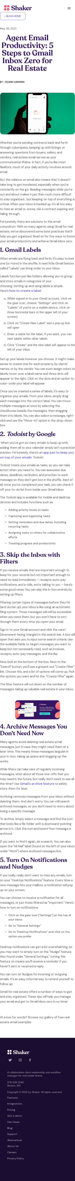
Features (12, 1097)
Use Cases (13, 1122)
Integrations (14, 1103)
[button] (69, 8)
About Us (13, 1146)
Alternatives (14, 1140)
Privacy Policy (15, 1158)
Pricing (11, 1110)
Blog (9, 1128)
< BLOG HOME (12, 16)
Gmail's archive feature (37, 784)
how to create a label (25, 291)
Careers (12, 1152)
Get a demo (14, 1115)
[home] (16, 8)
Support (12, 1134)
